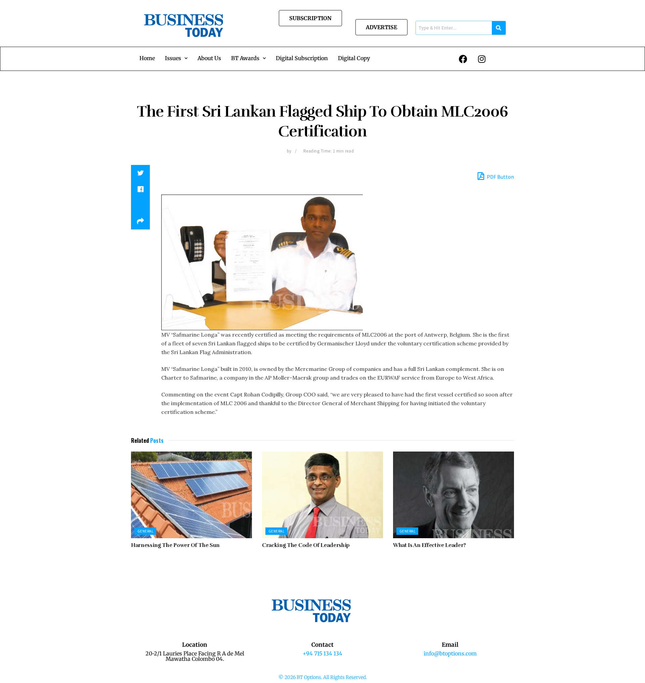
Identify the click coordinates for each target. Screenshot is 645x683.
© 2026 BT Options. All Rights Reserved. (322, 677)
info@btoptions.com (450, 653)
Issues (173, 58)
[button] (176, 58)
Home (147, 58)
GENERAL (145, 531)
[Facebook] (463, 58)
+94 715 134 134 (322, 653)
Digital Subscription (302, 58)
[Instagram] (481, 58)
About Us (209, 58)
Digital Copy (354, 58)
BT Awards (245, 58)
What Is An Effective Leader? (429, 545)
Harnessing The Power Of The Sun (175, 545)
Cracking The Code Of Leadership (306, 545)
